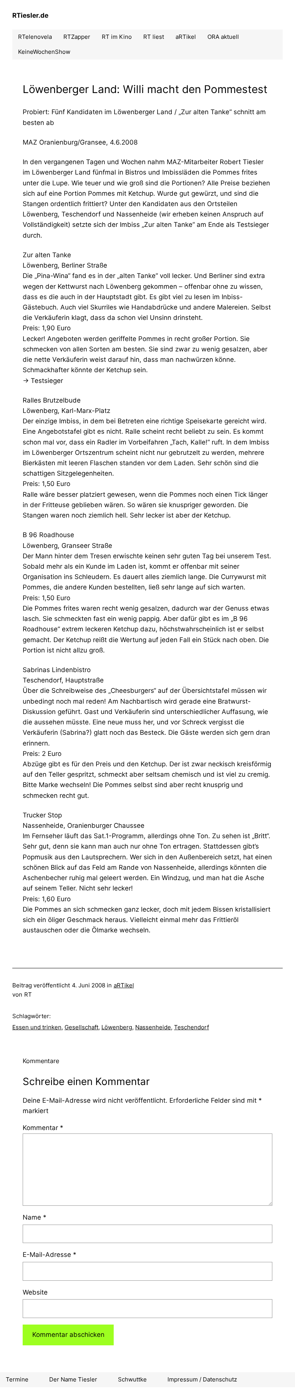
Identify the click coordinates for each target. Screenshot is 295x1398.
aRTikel (124, 985)
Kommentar (43, 1128)
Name (34, 1217)
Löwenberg (116, 1027)
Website (35, 1292)
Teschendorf (191, 1027)
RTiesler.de (30, 15)
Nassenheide (153, 1027)
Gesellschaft (81, 1027)
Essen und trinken (36, 1027)
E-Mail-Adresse (49, 1254)
